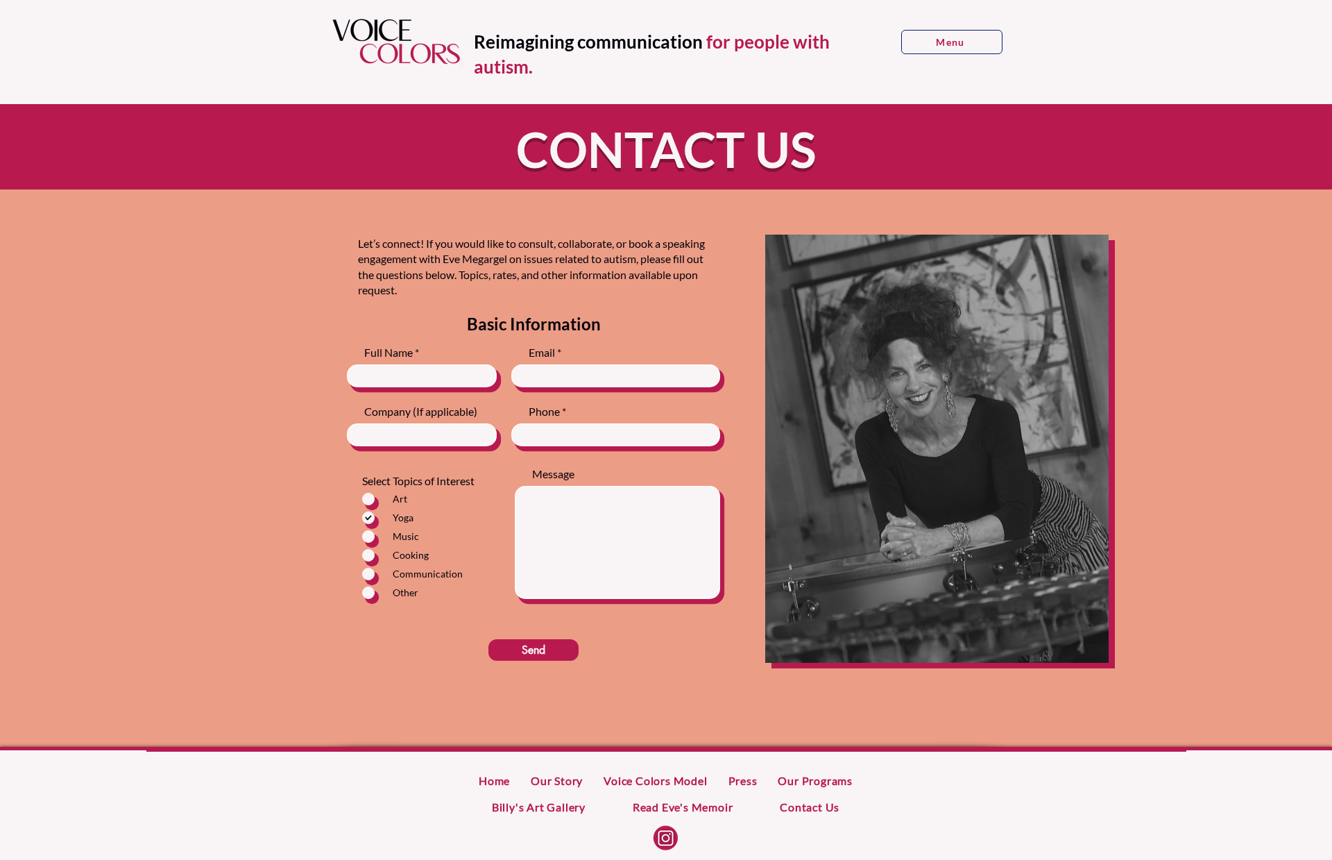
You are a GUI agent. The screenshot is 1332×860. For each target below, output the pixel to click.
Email (542, 352)
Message (553, 474)
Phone (544, 411)
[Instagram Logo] (665, 838)
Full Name (388, 352)
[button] (951, 42)
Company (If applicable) (420, 411)
